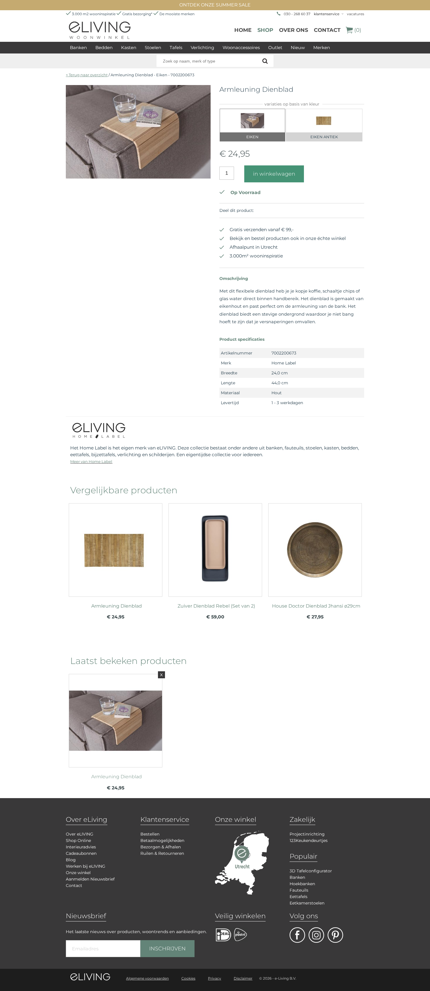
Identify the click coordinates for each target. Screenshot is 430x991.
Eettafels (298, 896)
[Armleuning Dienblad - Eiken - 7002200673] (138, 177)
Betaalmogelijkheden (162, 840)
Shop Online (78, 840)
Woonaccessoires (241, 47)
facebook (297, 935)
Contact (327, 30)
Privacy (214, 978)
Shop (265, 30)
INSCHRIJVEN (167, 948)
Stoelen (153, 47)
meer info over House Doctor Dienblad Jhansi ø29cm (315, 547)
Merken (321, 47)
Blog (71, 859)
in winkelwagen (274, 174)
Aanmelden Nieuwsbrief (90, 879)
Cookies (188, 978)
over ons (293, 30)
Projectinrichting (307, 834)
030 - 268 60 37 (297, 14)
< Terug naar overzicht (87, 74)
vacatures (355, 14)
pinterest (335, 935)
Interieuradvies (81, 847)
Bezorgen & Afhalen (160, 847)
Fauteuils (299, 890)
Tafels (176, 47)
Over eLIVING (79, 834)
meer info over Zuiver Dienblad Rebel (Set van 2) (215, 547)
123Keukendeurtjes (309, 840)
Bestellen (149, 834)
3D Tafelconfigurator (311, 871)
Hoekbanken (302, 883)
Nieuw (298, 47)
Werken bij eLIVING (85, 866)
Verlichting (202, 47)
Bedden (104, 47)
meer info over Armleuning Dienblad (115, 547)
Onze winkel (78, 872)
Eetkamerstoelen (307, 903)
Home (243, 30)
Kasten (128, 47)
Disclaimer (243, 978)
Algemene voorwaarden (147, 978)
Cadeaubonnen (81, 853)
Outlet (275, 47)
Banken (78, 47)
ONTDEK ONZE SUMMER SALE (215, 5)
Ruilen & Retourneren (162, 853)
